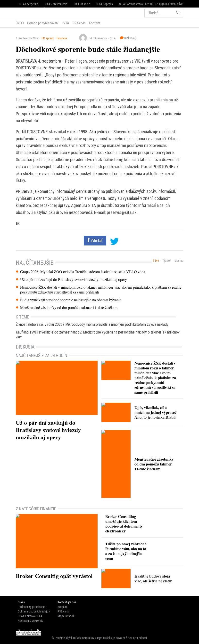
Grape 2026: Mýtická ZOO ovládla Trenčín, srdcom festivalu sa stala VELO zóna (82, 271)
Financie (62, 38)
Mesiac (178, 260)
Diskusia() (130, 38)
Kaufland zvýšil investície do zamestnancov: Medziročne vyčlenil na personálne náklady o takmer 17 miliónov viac (98, 334)
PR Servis (79, 23)
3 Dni (156, 260)
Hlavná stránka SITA (30, 616)
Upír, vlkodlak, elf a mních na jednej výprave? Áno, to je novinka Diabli (155, 412)
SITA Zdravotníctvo (55, 4)
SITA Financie (82, 4)
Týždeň (166, 260)
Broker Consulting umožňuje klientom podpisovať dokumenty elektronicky (124, 524)
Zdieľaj (30, 13)
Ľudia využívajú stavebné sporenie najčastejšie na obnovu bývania (70, 299)
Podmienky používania (31, 607)
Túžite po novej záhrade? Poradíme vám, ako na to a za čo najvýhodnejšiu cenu (125, 551)
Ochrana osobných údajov (34, 611)
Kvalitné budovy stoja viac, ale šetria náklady (153, 578)
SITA (65, 23)
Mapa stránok (66, 616)
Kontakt (94, 23)
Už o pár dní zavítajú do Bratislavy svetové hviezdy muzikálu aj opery (73, 279)
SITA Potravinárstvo (131, 4)
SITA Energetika (28, 4)
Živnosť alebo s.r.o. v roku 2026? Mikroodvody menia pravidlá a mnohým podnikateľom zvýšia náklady (92, 324)
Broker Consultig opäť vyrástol (54, 575)
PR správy (47, 38)
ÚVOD (20, 23)
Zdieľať (96, 240)
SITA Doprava (104, 4)
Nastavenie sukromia (30, 620)
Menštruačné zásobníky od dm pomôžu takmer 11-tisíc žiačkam (68, 307)
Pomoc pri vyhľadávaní (42, 23)
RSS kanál (63, 611)
